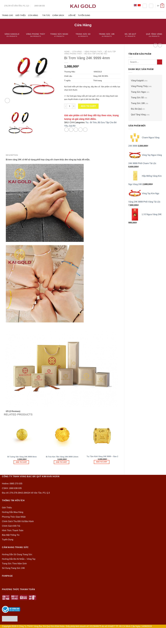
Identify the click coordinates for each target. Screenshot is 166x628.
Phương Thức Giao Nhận (14, 517)
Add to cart (88, 106)
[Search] (145, 6)
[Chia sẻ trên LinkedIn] (85, 129)
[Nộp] (159, 62)
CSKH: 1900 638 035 (12, 488)
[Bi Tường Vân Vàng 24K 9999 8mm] (22, 435)
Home (67, 52)
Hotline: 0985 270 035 (12, 483)
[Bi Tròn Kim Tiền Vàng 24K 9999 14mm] (62, 435)
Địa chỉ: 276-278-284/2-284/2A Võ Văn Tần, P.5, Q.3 (26, 493)
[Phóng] (7, 100)
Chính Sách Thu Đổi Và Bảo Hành (18, 521)
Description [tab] (12, 155)
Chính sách (58, 15)
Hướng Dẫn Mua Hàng (12, 512)
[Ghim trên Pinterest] (80, 129)
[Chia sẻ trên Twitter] (71, 129)
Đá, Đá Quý (136, 109)
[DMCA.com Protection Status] (10, 618)
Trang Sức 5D (137, 97)
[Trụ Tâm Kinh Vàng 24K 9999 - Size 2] (102, 435)
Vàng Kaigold (137, 80)
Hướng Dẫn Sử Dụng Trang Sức (17, 554)
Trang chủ (7, 15)
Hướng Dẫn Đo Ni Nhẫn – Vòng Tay (18, 559)
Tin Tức (46, 15)
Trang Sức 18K (138, 103)
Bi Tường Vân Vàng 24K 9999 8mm (22, 457)
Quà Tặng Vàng (138, 114)
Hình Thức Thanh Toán (12, 530)
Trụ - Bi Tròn (91, 122)
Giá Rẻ (72, 126)
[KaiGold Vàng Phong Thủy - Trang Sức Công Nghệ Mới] (83, 5)
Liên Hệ (72, 15)
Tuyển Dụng (84, 15)
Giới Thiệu (20, 15)
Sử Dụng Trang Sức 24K (13, 568)
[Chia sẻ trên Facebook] (66, 129)
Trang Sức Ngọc (138, 92)
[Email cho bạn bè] (76, 129)
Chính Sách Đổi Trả (11, 526)
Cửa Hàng (33, 15)
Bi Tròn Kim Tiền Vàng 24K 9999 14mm (62, 457)
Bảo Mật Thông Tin (10, 535)
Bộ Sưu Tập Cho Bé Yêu (95, 54)
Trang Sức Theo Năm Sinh (14, 563)
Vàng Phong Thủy (139, 86)
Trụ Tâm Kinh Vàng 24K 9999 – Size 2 (102, 456)
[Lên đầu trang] (160, 624)
